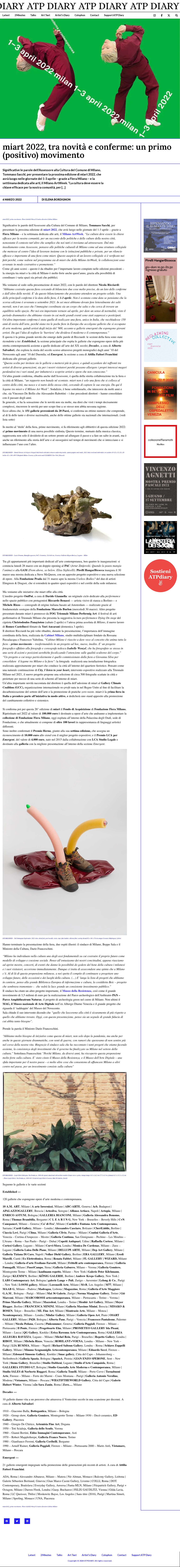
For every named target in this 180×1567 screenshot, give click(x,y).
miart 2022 (50, 229)
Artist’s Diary (62, 15)
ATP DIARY (70, 5)
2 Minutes (20, 15)
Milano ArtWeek (72, 234)
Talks (33, 15)
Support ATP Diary (114, 15)
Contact (94, 15)
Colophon (80, 15)
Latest (6, 15)
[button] (176, 15)
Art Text (45, 15)
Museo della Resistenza (76, 991)
